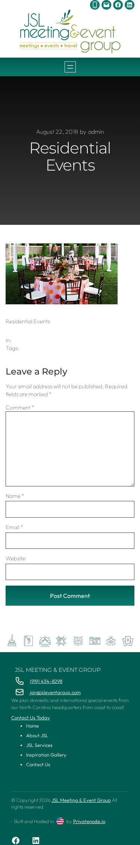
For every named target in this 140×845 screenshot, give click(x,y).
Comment (20, 407)
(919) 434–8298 (46, 681)
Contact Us (38, 764)
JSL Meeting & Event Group (58, 669)
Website (15, 558)
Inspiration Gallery (46, 755)
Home (32, 726)
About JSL (37, 735)
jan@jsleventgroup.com (55, 692)
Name (15, 495)
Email (14, 527)
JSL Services (39, 745)
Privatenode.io (89, 821)
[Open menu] (70, 66)
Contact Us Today (30, 718)
